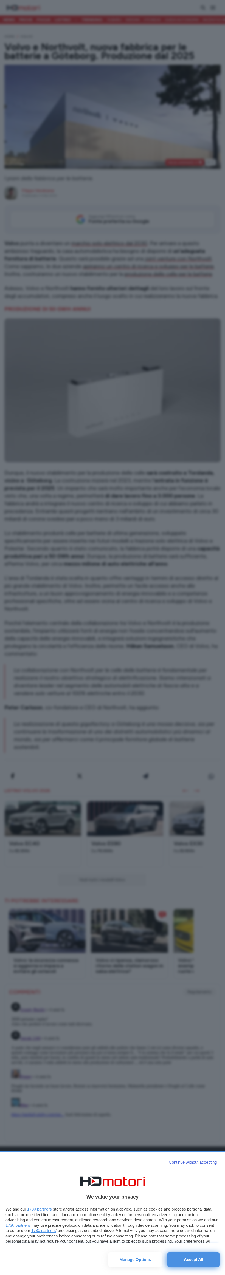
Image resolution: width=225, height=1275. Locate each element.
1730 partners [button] (39, 1209)
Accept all (193, 1259)
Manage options (135, 1259)
